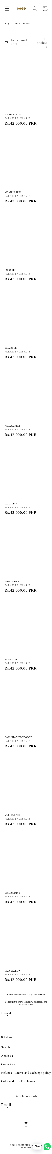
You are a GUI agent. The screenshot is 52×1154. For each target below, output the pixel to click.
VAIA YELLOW (13, 971)
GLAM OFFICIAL (26, 1145)
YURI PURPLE (12, 815)
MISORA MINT (12, 893)
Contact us (8, 1064)
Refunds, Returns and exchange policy (26, 1072)
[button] (7, 8)
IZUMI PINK (11, 503)
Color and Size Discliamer (18, 1081)
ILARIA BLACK (13, 114)
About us (7, 1056)
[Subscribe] (6, 1015)
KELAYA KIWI (12, 426)
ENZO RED (10, 270)
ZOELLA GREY (13, 581)
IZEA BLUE (11, 348)
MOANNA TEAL (13, 192)
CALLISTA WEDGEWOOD (18, 737)
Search (5, 1047)
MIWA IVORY (12, 659)
